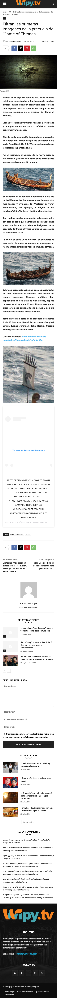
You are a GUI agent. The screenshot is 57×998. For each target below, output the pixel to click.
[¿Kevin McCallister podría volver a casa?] (10, 782)
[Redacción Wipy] (4, 41)
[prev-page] (4, 671)
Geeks (28, 534)
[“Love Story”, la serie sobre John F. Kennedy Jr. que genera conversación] (10, 646)
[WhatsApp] (33, 48)
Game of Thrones (16, 534)
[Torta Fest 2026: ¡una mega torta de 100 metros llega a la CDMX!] (10, 812)
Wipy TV (43, 522)
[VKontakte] (42, 973)
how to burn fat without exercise (16, 847)
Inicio (5, 12)
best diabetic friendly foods (14, 879)
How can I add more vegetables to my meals (21, 871)
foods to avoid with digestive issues (17, 887)
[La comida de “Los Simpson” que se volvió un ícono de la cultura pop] (10, 632)
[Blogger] (15, 973)
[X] (20, 48)
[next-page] (9, 671)
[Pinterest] (27, 48)
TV (10, 12)
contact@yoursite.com (25, 953)
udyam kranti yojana (11, 840)
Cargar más (27, 822)
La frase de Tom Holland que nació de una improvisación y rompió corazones (36, 796)
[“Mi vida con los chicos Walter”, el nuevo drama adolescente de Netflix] (10, 660)
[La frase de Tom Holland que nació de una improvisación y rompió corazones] (10, 797)
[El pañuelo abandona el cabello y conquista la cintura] (10, 767)
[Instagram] (35, 973)
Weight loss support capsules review (18, 894)
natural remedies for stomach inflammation (21, 863)
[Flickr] (28, 973)
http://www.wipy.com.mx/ (28, 607)
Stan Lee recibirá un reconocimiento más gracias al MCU (43, 566)
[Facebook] (14, 48)
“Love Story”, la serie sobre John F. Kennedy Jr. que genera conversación (36, 645)
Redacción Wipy (15, 41)
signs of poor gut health (12, 855)
